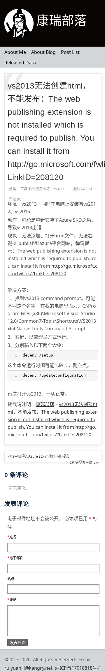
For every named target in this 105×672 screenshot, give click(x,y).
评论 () (15, 199)
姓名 (11, 537)
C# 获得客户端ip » (83, 462)
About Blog (43, 52)
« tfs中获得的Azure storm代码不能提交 (38, 456)
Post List (70, 52)
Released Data (20, 62)
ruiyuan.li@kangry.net (28, 668)
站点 (10, 578)
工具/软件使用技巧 (35, 188)
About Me (15, 52)
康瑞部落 (61, 21)
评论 (11, 599)
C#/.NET (58, 188)
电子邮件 (15, 557)
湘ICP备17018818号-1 (78, 668)
